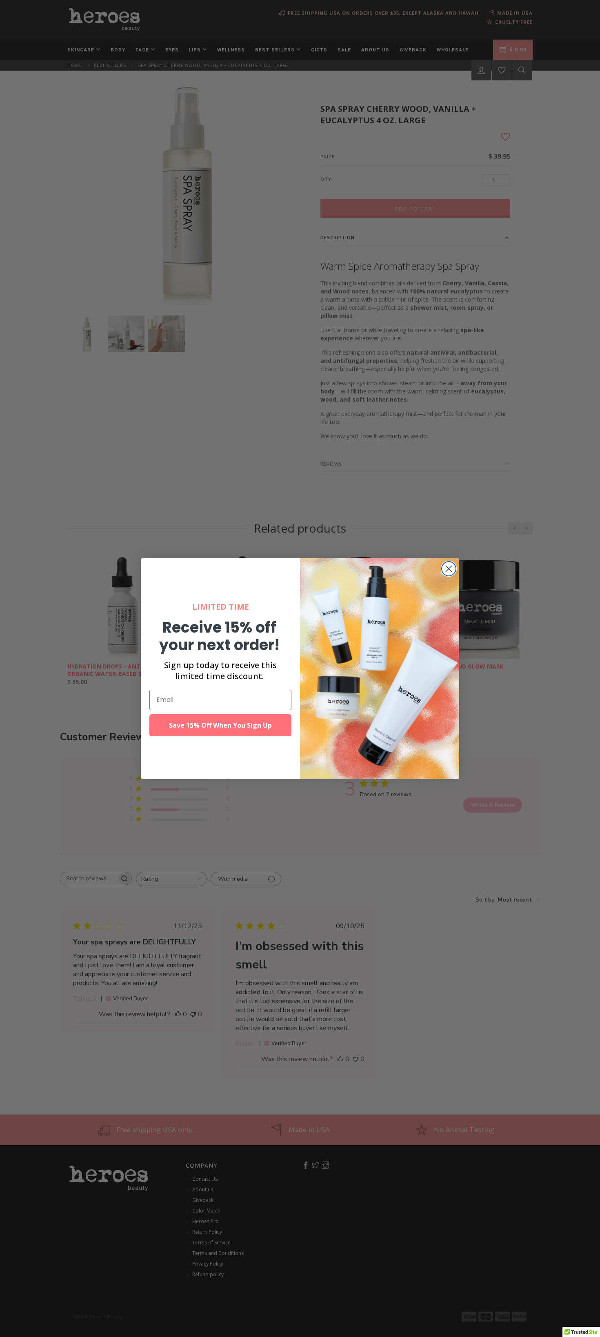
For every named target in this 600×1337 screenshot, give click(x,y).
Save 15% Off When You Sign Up (220, 725)
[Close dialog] (449, 569)
